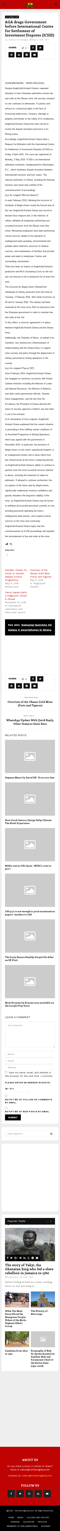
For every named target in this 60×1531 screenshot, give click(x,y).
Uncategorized (12, 17)
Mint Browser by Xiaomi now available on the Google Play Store (29, 1004)
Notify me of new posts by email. (27, 1111)
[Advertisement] (32, 71)
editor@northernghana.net (37, 1475)
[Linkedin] (38, 1493)
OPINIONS (15, 1522)
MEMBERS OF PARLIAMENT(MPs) (22, 1526)
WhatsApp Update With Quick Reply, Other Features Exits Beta (30, 721)
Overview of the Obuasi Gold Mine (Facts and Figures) (41, 573)
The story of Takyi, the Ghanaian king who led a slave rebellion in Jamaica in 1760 (29, 1269)
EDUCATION (28, 1522)
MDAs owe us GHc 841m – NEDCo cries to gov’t (28, 867)
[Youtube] (47, 1493)
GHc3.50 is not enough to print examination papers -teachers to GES (30, 913)
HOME (11, 1517)
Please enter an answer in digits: (28, 1082)
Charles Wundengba (18, 40)
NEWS (20, 1517)
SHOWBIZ (45, 1526)
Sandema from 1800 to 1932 (16, 1352)
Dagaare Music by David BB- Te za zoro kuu (29, 777)
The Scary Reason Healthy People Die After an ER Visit (29, 958)
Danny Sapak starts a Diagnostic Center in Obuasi (16, 595)
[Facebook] (11, 1493)
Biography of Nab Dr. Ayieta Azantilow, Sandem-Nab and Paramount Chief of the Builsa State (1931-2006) (43, 1358)
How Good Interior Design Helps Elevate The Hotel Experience (28, 822)
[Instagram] (29, 1493)
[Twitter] (20, 1493)
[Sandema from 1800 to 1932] (17, 1339)
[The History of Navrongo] (43, 1300)
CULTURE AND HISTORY (38, 1517)
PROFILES (42, 1522)
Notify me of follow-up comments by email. (28, 1101)
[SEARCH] (51, 1133)
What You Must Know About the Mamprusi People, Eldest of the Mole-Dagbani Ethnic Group (16, 1318)
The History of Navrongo (39, 1312)
